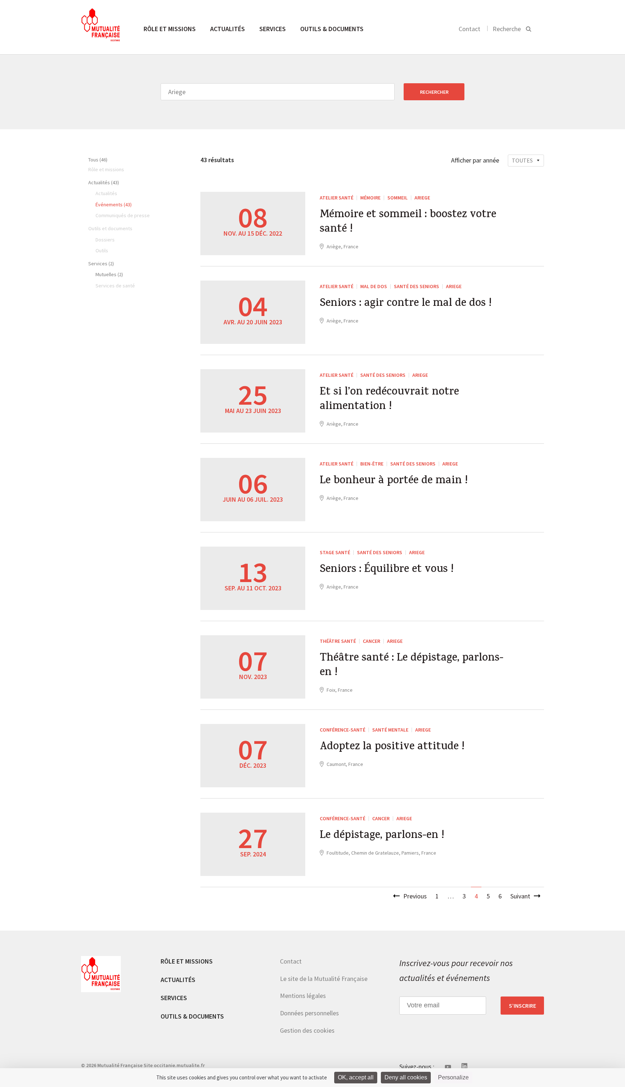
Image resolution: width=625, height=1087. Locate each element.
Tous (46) (97, 159)
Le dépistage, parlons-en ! (382, 836)
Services (272, 29)
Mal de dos (373, 286)
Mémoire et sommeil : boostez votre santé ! (408, 222)
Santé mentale (390, 729)
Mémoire (370, 197)
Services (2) (101, 263)
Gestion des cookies (307, 1030)
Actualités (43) (103, 182)
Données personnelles (309, 1013)
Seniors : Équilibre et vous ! (387, 570)
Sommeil (397, 197)
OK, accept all (356, 1077)
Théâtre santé (338, 641)
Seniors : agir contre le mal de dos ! (406, 304)
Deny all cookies (405, 1077)
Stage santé (335, 552)
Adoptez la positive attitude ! (392, 747)
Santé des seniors (416, 286)
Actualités (227, 29)
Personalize (453, 1077)
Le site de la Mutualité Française (323, 978)
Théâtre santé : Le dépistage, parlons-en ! (411, 666)
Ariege (422, 197)
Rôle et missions (170, 29)
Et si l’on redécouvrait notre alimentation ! (389, 399)
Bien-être (371, 463)
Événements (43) (113, 204)
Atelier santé (336, 197)
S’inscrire (522, 1005)
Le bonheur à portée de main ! (394, 481)
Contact (469, 29)
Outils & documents (331, 29)
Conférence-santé (342, 729)
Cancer (371, 641)
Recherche (507, 29)
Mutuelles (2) (109, 274)
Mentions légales (303, 995)
